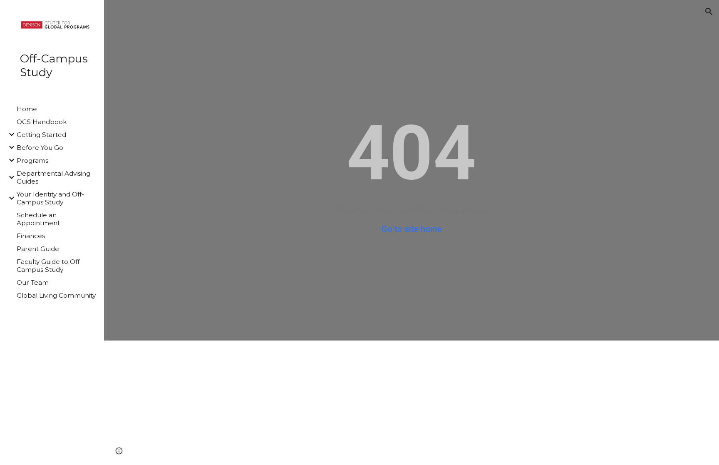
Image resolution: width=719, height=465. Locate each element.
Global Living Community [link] (56, 295)
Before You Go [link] (40, 148)
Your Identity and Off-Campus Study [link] (50, 198)
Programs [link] (32, 160)
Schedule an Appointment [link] (38, 219)
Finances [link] (31, 236)
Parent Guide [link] (38, 249)
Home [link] (27, 109)
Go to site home (412, 229)
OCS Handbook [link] (42, 122)
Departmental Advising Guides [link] (53, 177)
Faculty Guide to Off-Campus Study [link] (49, 266)
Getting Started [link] (41, 135)
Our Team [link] (33, 282)
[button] (709, 12)
